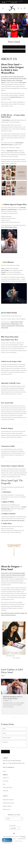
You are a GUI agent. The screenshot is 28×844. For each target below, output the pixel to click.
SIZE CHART (5, 781)
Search (4, 771)
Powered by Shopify (14, 836)
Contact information (22, 838)
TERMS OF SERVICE (7, 806)
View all (3, 675)
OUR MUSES (5, 790)
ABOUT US (5, 774)
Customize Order (14, 51)
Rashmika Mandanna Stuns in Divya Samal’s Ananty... (12, 697)
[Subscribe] (21, 818)
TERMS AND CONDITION (8, 799)
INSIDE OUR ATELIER (7, 787)
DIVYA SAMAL (8, 836)
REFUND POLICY (6, 809)
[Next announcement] (25, 1)
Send (5, 751)
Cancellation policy (18, 840)
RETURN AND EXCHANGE (8, 803)
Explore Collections (14, 47)
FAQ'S (4, 784)
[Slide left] (10, 717)
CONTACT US (6, 777)
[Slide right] (17, 717)
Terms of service (13, 838)
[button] (2, 8)
